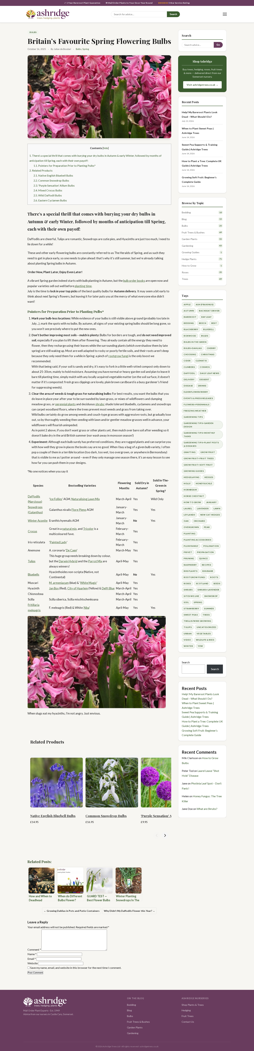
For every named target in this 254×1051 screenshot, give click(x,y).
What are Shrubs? (207, 808)
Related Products (41, 170)
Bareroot (190, 317)
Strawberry (191, 608)
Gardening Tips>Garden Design (198, 425)
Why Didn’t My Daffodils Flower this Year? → (129, 910)
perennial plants (65, 404)
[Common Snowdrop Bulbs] (112, 781)
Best (214, 323)
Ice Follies (56, 499)
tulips (188, 627)
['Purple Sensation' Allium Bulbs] (167, 781)
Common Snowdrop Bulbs (51, 180)
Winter (188, 646)
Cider (187, 360)
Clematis (201, 360)
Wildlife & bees (205, 639)
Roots (214, 577)
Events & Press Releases (198, 398)
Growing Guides (190, 252)
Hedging (186, 1010)
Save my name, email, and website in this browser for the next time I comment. (75, 967)
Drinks (202, 385)
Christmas (207, 354)
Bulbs (33, 32)
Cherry (211, 348)
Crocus (32, 531)
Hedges (208, 477)
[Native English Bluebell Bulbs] (56, 781)
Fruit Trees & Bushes (193, 232)
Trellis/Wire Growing (197, 621)
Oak (186, 521)
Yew (200, 646)
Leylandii (189, 514)
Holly (187, 483)
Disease (188, 385)
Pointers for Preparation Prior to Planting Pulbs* (65, 165)
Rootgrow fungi (194, 577)
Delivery (189, 379)
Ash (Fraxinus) (205, 304)
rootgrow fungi (118, 356)
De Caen (71, 550)
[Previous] (156, 835)
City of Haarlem (77, 588)
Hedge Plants (189, 259)
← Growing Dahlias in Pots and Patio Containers (72, 910)
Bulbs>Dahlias (193, 348)
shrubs (99, 404)
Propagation (205, 552)
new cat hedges (210, 514)
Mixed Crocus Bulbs (48, 190)
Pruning (189, 558)
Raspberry (190, 565)
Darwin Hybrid (68, 561)
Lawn (217, 508)
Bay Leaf (206, 317)
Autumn (189, 310)
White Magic (88, 583)
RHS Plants (190, 571)
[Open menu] (225, 14)
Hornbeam (190, 489)
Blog (184, 219)
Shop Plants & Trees (193, 1004)
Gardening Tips (193, 417)
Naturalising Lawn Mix (85, 499)
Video (187, 639)
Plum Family (191, 546)
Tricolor (88, 529)
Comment (34, 949)
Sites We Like (191, 596)
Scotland (202, 583)
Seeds (216, 583)
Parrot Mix (95, 561)
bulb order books (134, 280)
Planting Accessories (197, 539)
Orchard (199, 521)
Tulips (31, 561)
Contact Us (188, 1021)
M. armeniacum (59, 583)
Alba (86, 607)
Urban (187, 633)
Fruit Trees (188, 1016)
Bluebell (208, 329)
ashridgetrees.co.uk (149, 1046)
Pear (207, 527)
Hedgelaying (191, 477)
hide (105, 148)
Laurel (188, 508)
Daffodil (189, 373)
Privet (188, 552)
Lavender (203, 508)
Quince (203, 558)
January (211, 502)
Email (31, 958)
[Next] (165, 835)
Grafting (189, 452)
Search (173, 14)
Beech (202, 323)
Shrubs (188, 589)
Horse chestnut (194, 496)
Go (218, 45)
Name (31, 954)
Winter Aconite (38, 520)
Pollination (211, 546)
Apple (187, 304)
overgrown (191, 527)
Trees (185, 278)
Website (32, 963)
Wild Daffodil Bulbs (48, 195)
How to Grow (189, 265)
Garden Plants (189, 239)
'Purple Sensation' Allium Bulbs (54, 185)
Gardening (187, 245)
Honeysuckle (204, 483)
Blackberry (191, 329)
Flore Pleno (79, 510)
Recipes (206, 565)
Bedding (186, 212)
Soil (186, 602)
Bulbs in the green (195, 342)
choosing (190, 354)
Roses (185, 272)
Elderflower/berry (196, 392)
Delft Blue (108, 588)
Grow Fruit (207, 452)
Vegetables (204, 633)
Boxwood (190, 335)
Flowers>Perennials (196, 404)
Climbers (189, 367)
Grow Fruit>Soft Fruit (198, 464)
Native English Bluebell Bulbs (53, 175)
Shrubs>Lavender (208, 589)
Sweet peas (191, 614)
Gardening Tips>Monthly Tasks (199, 435)
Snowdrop (211, 596)
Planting (189, 533)
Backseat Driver (209, 310)
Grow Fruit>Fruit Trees (199, 458)
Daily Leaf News (209, 373)
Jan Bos (54, 588)
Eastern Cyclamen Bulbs (50, 200)
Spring (85, 49)
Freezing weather (195, 410)
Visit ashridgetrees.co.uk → (202, 84)
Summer (209, 608)
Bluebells (33, 574)
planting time (83, 286)
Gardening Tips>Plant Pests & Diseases (201, 444)
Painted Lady (58, 542)
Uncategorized (206, 627)
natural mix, (69, 529)
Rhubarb (207, 571)
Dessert (204, 379)
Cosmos (205, 367)
